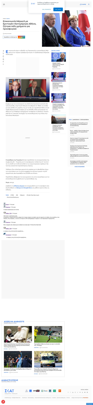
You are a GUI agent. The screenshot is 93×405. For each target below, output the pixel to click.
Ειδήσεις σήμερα (19, 186)
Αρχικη (4, 18)
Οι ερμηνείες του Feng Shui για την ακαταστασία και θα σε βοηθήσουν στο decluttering (79, 124)
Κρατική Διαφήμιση (61, 397)
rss (82, 392)
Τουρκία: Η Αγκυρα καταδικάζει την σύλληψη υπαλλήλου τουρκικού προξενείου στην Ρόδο (58, 128)
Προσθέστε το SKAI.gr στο (13, 37)
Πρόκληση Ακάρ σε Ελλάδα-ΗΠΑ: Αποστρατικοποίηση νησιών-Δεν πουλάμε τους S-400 (57, 85)
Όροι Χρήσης (31, 397)
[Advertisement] (36, 310)
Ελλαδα (36, 373)
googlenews (87, 392)
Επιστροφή (89, 399)
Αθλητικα (36, 347)
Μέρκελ (22, 195)
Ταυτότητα (24, 397)
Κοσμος (8, 18)
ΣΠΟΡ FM (36, 391)
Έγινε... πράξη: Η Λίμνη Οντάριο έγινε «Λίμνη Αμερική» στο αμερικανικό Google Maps (79, 132)
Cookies (54, 397)
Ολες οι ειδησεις (79, 166)
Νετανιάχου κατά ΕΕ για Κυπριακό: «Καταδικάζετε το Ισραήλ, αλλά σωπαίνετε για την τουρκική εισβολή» (78, 163)
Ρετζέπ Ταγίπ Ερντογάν (33, 195)
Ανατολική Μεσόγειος (13, 197)
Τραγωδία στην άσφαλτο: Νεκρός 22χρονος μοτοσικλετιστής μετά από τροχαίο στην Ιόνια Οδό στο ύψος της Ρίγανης (48, 370)
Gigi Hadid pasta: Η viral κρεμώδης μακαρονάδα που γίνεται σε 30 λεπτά (79, 155)
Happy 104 (59, 391)
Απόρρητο (89, 403)
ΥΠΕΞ (12, 195)
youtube (85, 392)
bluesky (80, 392)
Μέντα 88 (54, 391)
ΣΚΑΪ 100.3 (30, 391)
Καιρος (84, 4)
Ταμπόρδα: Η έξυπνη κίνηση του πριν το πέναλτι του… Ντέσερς (47, 345)
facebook (3, 51)
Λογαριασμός (88, 4)
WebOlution (85, 397)
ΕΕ (17, 195)
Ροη (70, 119)
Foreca (68, 397)
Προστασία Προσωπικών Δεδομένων (43, 397)
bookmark (3, 61)
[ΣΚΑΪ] (9, 391)
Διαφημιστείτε (8, 393)
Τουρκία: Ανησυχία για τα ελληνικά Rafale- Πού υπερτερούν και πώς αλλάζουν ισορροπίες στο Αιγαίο (58, 106)
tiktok (78, 392)
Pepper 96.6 (50, 391)
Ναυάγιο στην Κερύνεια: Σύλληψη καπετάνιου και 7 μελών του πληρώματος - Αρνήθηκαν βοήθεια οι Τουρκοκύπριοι (79, 147)
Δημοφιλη (76, 119)
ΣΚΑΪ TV (26, 391)
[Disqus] (33, 220)
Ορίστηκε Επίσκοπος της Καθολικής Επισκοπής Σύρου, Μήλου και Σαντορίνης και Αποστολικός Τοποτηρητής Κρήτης (17, 345)
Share (3, 64)
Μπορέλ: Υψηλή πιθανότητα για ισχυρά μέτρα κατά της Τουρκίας (58, 65)
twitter (3, 53)
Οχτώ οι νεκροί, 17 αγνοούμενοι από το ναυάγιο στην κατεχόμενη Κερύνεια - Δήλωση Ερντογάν (79, 139)
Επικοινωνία (14, 393)
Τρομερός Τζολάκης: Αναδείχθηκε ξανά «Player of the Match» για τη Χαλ (17, 369)
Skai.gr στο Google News (24, 187)
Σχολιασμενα (84, 119)
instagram (75, 392)
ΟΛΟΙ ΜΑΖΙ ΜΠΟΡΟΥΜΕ (43, 391)
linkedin (73, 392)
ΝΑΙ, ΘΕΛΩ (58, 9)
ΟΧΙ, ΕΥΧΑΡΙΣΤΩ (46, 9)
